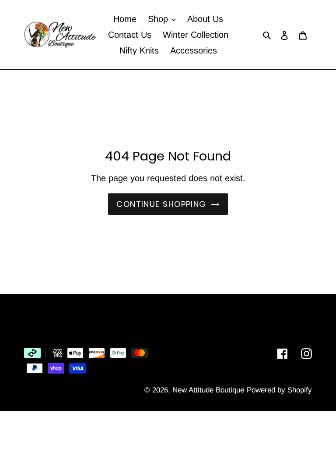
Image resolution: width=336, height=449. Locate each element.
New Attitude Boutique (208, 390)
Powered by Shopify (279, 390)
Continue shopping (161, 204)
